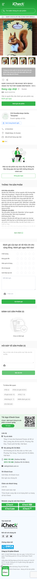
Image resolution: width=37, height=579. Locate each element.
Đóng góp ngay (18, 176)
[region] (18, 37)
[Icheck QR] (27, 504)
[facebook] (3, 536)
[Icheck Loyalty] (27, 508)
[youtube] (11, 536)
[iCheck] (10, 504)
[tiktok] (7, 536)
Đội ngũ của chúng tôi (9, 478)
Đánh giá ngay (7, 99)
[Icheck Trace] (10, 508)
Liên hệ (4, 487)
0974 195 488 (9, 462)
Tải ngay (8, 425)
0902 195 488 (9, 459)
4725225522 (9, 129)
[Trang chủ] (18, 4)
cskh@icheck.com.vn (11, 466)
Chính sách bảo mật (9, 490)
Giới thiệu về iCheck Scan (10, 475)
